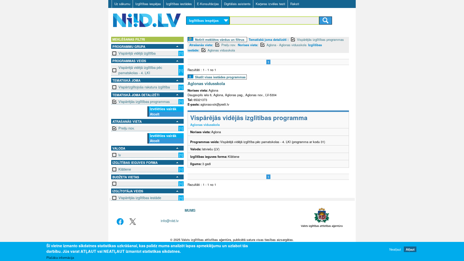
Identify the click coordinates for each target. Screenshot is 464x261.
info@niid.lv (170, 220)
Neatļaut (395, 249)
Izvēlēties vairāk (163, 108)
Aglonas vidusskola (221, 50)
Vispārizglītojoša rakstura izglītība (144, 87)
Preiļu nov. (126, 128)
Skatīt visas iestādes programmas (220, 77)
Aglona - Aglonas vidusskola (286, 45)
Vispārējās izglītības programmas (144, 101)
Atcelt (155, 114)
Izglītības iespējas (148, 3)
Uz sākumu (122, 3)
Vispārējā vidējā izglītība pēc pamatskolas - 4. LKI (140, 70)
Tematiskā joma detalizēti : (269, 39)
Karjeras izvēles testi (270, 3)
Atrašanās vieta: (201, 45)
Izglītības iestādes (179, 3)
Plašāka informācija (60, 258)
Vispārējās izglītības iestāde (139, 197)
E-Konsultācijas (208, 3)
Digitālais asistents (237, 3)
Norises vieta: (248, 45)
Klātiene (124, 169)
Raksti (294, 3)
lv (119, 154)
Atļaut (410, 249)
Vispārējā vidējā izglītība (137, 53)
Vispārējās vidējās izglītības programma (248, 117)
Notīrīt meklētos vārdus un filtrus (219, 39)
